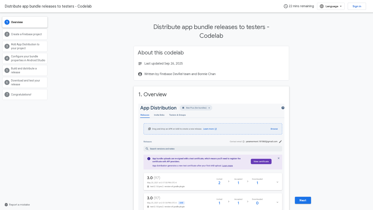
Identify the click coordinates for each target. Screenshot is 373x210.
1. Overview (152, 94)
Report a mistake (17, 204)
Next (303, 200)
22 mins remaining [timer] (298, 6)
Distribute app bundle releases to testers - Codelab (48, 6)
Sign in (357, 6)
